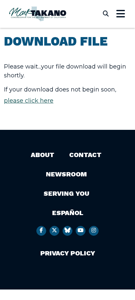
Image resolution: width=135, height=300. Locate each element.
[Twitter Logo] (54, 231)
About (42, 155)
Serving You (66, 193)
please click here (28, 100)
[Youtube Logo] (81, 231)
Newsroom (66, 174)
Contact (85, 155)
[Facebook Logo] (41, 231)
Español (67, 213)
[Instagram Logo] (94, 231)
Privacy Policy (67, 253)
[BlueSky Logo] (67, 231)
